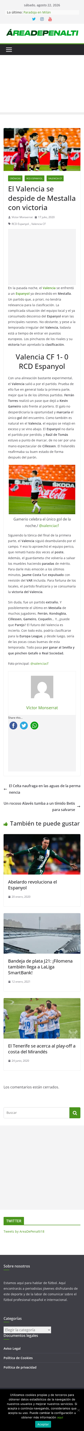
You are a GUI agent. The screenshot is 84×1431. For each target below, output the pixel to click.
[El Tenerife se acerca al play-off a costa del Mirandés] (42, 1001)
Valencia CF (55, 178)
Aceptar (43, 1424)
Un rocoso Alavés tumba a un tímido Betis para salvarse (39, 806)
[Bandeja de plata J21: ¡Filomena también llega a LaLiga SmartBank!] (42, 916)
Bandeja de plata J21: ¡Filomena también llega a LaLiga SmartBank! (40, 967)
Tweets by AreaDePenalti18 (24, 1231)
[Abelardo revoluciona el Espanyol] (42, 837)
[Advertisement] (42, 84)
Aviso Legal (12, 1348)
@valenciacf (49, 525)
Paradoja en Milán (37, 12)
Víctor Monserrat (22, 217)
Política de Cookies (18, 1358)
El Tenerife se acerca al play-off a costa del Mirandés (41, 1049)
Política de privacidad (20, 1367)
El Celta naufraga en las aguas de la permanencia (44, 789)
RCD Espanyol (34, 178)
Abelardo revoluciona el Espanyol (32, 885)
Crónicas (15, 178)
